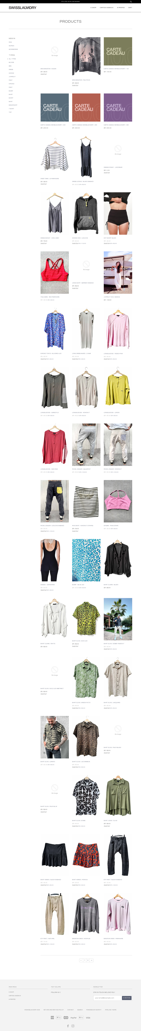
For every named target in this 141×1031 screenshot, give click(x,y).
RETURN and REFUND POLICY (54, 1009)
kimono (11, 83)
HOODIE (11, 73)
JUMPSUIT (12, 76)
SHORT (11, 98)
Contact (70, 1009)
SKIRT (11, 101)
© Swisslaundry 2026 (32, 1009)
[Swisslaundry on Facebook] (68, 1026)
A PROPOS (121, 7)
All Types (12, 58)
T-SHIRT (11, 108)
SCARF (11, 91)
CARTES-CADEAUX (106, 7)
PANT (11, 80)
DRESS (11, 69)
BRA (10, 66)
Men (10, 42)
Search (80, 1009)
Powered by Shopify (93, 1009)
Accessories (13, 49)
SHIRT (11, 94)
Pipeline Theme (110, 1009)
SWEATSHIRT (13, 105)
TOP (10, 112)
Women (11, 45)
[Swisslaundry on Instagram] (72, 1026)
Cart (130, 7)
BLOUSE (11, 62)
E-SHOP (93, 7)
